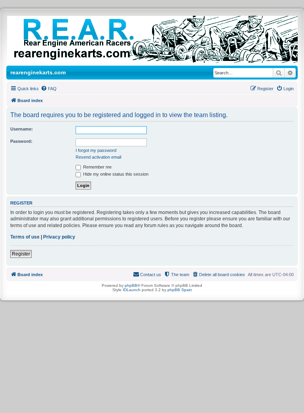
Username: (21, 129)
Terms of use (25, 237)
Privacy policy (59, 237)
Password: (21, 141)
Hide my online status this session (115, 174)
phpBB (131, 285)
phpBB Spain (179, 290)
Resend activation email (98, 157)
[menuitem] (49, 88)
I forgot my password (96, 150)
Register (21, 254)
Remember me (97, 167)
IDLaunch (132, 290)
